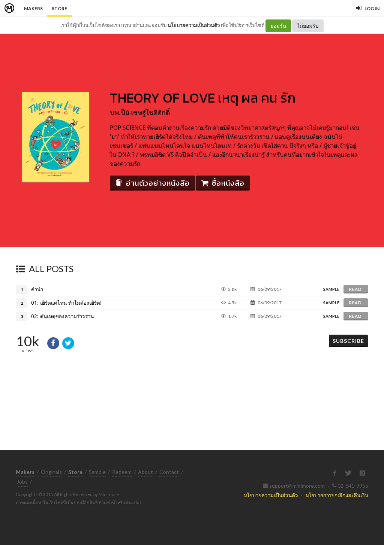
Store (59, 8)
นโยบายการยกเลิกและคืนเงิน (337, 495)
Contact (169, 472)
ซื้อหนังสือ (228, 183)
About (145, 472)
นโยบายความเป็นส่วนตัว (194, 25)
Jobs (22, 481)
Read (355, 289)
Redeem (122, 472)
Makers (33, 8)
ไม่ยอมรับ (308, 25)
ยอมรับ (278, 25)
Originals (51, 472)
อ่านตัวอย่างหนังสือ (158, 183)
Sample (97, 472)
